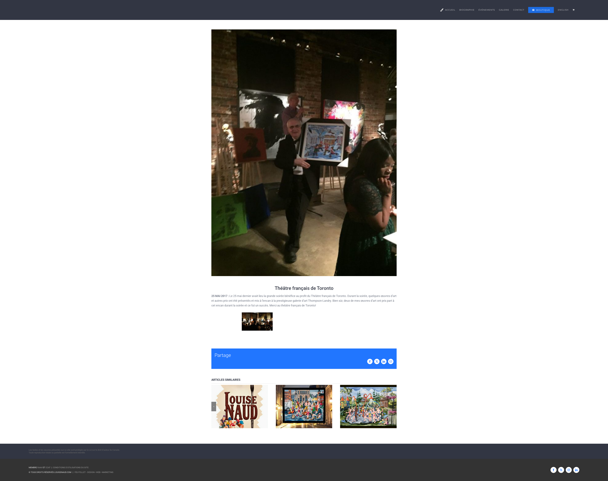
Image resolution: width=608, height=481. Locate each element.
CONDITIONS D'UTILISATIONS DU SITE (71, 467)
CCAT (48, 467)
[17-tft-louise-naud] (257, 314)
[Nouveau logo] (239, 406)
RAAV (39, 467)
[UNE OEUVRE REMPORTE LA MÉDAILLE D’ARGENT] (368, 406)
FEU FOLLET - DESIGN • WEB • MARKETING (94, 472)
